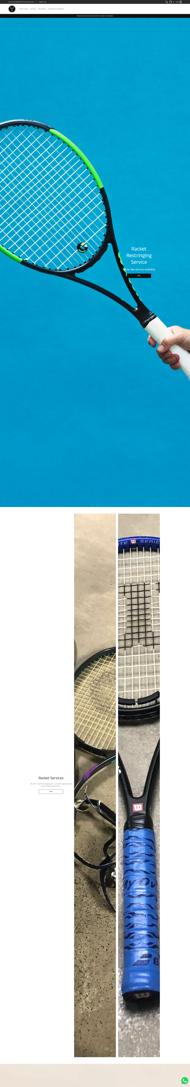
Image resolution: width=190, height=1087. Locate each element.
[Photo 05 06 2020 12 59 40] (95, 785)
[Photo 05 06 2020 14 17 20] (139, 785)
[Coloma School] (95, 262)
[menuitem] (167, 2)
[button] (173, 2)
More (139, 274)
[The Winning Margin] (12, 9)
